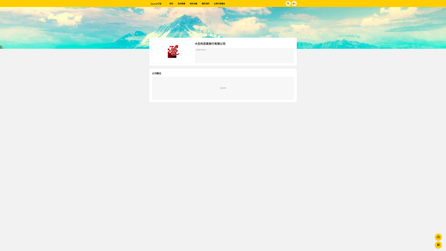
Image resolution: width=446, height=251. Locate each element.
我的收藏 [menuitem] (193, 3)
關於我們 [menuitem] (205, 3)
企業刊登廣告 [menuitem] (219, 3)
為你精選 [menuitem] (181, 3)
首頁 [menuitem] (171, 3)
